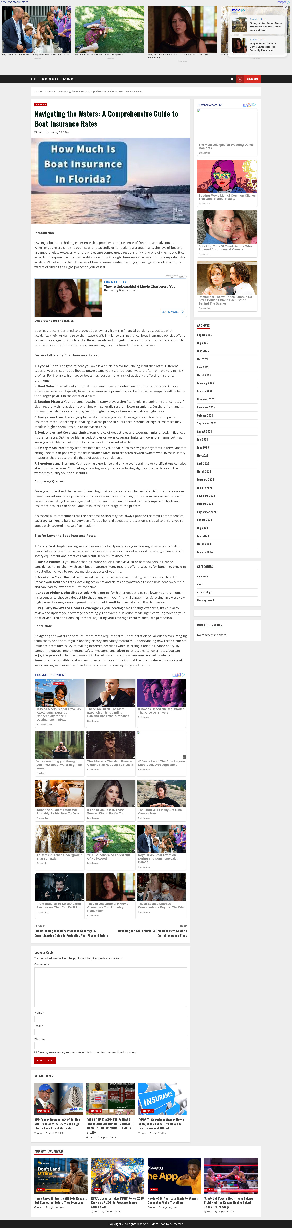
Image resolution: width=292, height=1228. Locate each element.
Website (39, 1039)
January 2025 (205, 488)
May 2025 (202, 456)
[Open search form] (232, 79)
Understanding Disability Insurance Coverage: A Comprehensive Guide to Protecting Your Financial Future (71, 931)
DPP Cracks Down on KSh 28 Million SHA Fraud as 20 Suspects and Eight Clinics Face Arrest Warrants (57, 1123)
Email (38, 1026)
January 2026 (205, 391)
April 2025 (203, 463)
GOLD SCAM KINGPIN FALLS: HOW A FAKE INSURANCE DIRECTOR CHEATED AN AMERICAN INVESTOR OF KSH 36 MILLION (109, 1126)
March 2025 (204, 472)
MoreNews (158, 1224)
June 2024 (203, 536)
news (34, 79)
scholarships (50, 79)
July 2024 (202, 528)
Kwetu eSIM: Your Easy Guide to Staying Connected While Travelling (173, 1200)
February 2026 (205, 383)
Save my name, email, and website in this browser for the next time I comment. (87, 1052)
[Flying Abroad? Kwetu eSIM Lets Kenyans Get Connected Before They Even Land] (61, 1176)
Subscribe (252, 79)
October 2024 (205, 504)
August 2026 (204, 335)
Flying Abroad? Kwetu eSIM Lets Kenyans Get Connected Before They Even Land (60, 1200)
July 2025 (202, 439)
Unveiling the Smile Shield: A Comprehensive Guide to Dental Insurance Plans (152, 931)
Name (39, 1012)
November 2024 (206, 496)
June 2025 (203, 447)
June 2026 (203, 351)
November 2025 (206, 407)
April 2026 (203, 367)
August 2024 (204, 520)
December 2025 (206, 399)
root (40, 132)
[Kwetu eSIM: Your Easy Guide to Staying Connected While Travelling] (174, 1176)
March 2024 (204, 544)
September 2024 (207, 512)
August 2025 (204, 431)
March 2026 (204, 375)
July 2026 (202, 343)
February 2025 (205, 480)
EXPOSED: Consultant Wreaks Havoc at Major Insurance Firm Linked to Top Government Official (161, 1123)
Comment (41, 964)
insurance (69, 79)
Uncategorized (205, 600)
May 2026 (202, 359)
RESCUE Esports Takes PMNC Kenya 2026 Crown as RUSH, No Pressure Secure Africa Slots (117, 1202)
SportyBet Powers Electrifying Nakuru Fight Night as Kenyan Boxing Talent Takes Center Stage (228, 1202)
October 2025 (205, 415)
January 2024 (205, 552)
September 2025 (206, 423)
